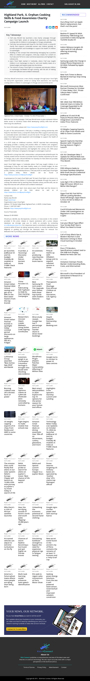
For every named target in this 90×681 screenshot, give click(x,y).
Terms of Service (29, 667)
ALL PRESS (41, 4)
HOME (23, 4)
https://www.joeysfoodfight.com (37, 127)
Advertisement (54, 667)
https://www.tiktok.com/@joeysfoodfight (17, 192)
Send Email (11, 200)
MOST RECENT (32, 4)
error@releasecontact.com (13, 225)
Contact (63, 667)
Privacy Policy (41, 667)
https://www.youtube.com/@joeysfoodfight (18, 175)
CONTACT (50, 4)
